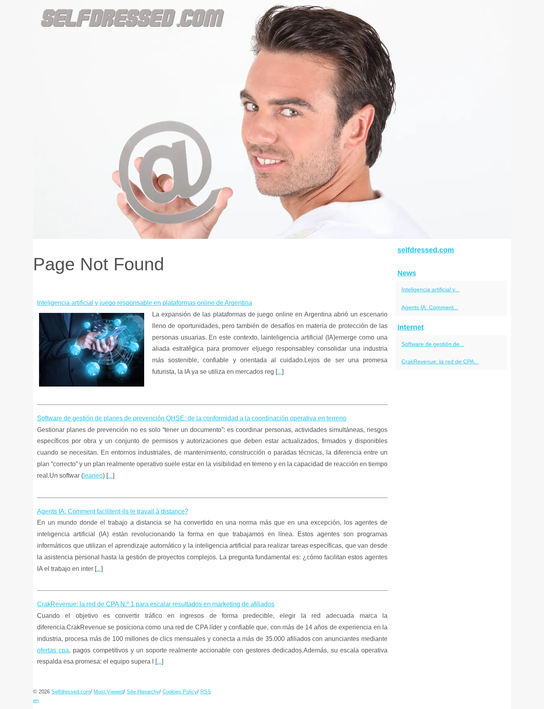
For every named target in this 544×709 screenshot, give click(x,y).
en (36, 700)
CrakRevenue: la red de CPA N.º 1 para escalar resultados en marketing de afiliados (155, 604)
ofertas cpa (53, 650)
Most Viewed (108, 692)
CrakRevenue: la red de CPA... (440, 361)
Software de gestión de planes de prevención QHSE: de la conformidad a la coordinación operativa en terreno (191, 418)
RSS (205, 692)
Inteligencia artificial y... (430, 289)
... (279, 371)
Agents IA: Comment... (429, 307)
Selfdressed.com (70, 692)
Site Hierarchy (143, 692)
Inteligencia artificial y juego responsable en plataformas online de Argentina (144, 302)
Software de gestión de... (432, 344)
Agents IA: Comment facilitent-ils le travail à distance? (112, 511)
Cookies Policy (179, 692)
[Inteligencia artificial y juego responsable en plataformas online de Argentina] (91, 349)
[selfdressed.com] (272, 119)
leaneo (93, 475)
